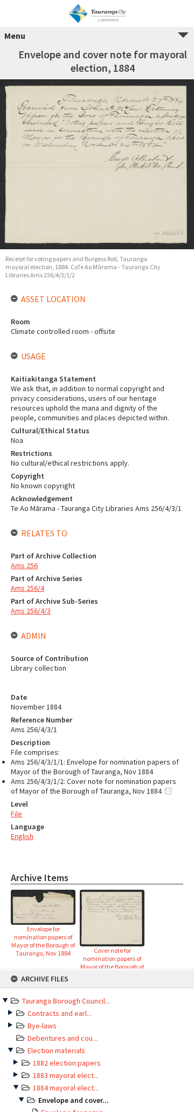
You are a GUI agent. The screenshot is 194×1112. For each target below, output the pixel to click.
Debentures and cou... (62, 1038)
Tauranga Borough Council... (66, 1001)
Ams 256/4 (27, 588)
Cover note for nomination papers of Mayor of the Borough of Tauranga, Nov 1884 (112, 962)
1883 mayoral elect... (66, 1075)
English (22, 836)
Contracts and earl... (59, 1013)
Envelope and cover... (73, 1100)
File (16, 813)
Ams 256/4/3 (31, 611)
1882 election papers (67, 1063)
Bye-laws (42, 1026)
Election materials (56, 1050)
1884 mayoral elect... (66, 1088)
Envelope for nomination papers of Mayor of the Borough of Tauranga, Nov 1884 (43, 941)
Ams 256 (24, 565)
